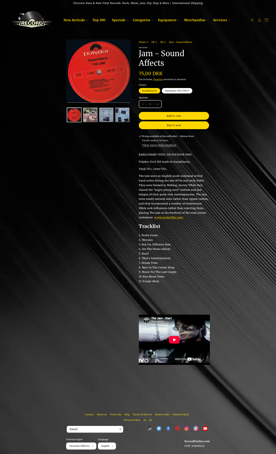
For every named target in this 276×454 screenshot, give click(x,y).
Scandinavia (149, 90)
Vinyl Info (115, 414)
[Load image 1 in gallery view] (74, 115)
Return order (162, 414)
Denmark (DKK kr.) (80, 446)
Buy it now (174, 125)
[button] (74, 20)
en (145, 420)
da (150, 420)
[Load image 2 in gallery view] (90, 115)
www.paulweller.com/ (168, 217)
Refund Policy (181, 414)
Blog (127, 414)
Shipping (157, 79)
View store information (159, 145)
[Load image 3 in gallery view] (106, 115)
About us (102, 414)
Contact (89, 414)
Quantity (143, 97)
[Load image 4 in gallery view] (122, 115)
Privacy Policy (132, 420)
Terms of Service (142, 414)
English (105, 446)
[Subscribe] (119, 429)
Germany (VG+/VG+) (177, 90)
